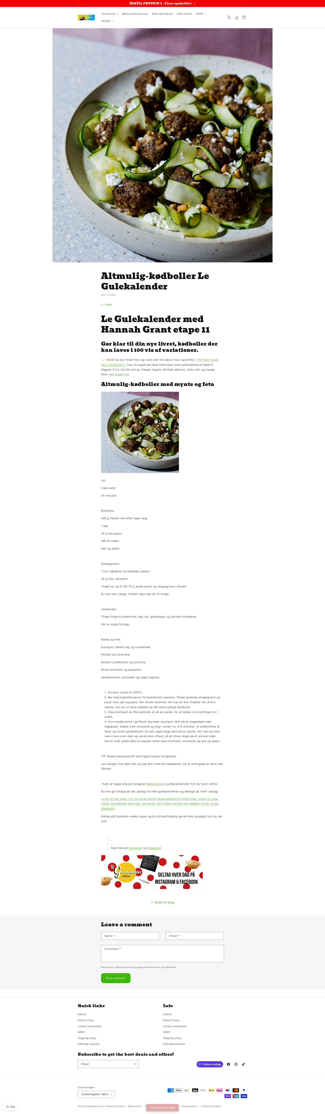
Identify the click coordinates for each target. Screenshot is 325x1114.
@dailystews (156, 783)
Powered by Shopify (115, 1106)
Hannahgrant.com (95, 1106)
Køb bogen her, (119, 374)
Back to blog (164, 902)
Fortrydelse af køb (162, 1107)
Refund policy (135, 1106)
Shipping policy (87, 1038)
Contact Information (90, 1026)
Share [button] (108, 304)
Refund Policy (86, 1020)
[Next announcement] (246, 3)
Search (82, 1014)
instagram (154, 848)
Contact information (211, 1106)
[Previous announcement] (79, 3)
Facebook (135, 848)
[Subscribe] (135, 1064)
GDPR (81, 1032)
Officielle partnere (89, 1043)
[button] (110, 13)
